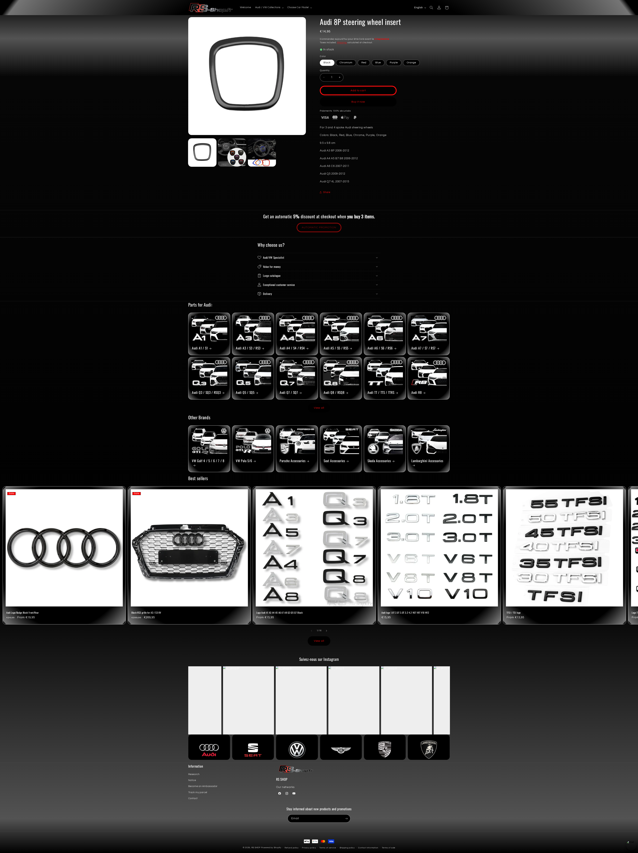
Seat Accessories (334, 461)
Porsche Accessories (293, 461)
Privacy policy (309, 848)
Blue (378, 62)
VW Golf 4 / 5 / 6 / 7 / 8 (208, 461)
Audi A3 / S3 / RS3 (248, 348)
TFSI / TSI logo (514, 612)
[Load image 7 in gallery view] (232, 152)
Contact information (368, 848)
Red (363, 62)
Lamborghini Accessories (427, 461)
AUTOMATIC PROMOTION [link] (319, 227)
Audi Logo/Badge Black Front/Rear (22, 612)
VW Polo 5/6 (244, 461)
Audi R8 (416, 393)
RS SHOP (256, 848)
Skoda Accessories (379, 461)
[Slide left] (311, 630)
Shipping (342, 43)
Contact (193, 798)
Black (327, 62)
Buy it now (358, 101)
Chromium (346, 62)
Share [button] (326, 192)
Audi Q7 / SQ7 (289, 393)
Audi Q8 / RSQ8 (334, 393)
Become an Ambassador (203, 786)
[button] (269, 7)
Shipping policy (347, 848)
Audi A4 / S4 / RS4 (292, 348)
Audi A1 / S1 (200, 348)
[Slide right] (326, 630)
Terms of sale (388, 848)
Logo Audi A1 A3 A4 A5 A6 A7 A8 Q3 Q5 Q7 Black (279, 612)
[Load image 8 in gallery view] (262, 152)
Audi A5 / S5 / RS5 (336, 348)
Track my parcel (197, 792)
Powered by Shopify (271, 848)
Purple (394, 62)
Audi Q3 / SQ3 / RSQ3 (206, 393)
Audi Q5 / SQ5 (245, 393)
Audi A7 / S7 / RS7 (423, 348)
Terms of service (327, 848)
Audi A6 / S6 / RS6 (380, 348)
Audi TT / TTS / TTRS (381, 393)
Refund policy (292, 848)
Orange (411, 62)
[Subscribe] (346, 818)
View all (319, 407)
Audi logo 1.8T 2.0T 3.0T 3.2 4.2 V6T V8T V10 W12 (405, 612)
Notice (192, 780)
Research (194, 774)
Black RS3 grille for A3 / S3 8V (146, 612)
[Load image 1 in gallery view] (202, 152)
